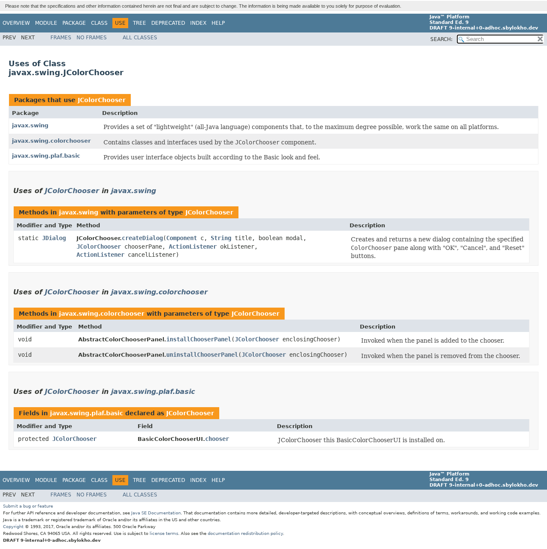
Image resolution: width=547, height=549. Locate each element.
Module (46, 23)
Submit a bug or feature (28, 506)
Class (99, 23)
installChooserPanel (198, 339)
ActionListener (193, 246)
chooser (217, 438)
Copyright (13, 526)
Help (218, 23)
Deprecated (168, 23)
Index (198, 23)
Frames (60, 38)
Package (74, 23)
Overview (16, 23)
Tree (139, 23)
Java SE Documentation (156, 513)
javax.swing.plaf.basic (46, 156)
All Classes (140, 38)
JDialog (54, 238)
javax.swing (30, 125)
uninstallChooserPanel (202, 354)
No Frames (91, 38)
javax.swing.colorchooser (51, 141)
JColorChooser (102, 100)
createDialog (142, 238)
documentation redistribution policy (245, 533)
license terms (164, 533)
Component (181, 238)
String (221, 238)
